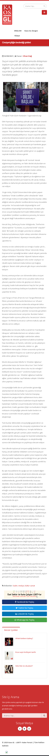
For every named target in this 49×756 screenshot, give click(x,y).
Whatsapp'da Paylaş (25, 620)
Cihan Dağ (27, 56)
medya (21, 585)
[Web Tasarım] (26, 752)
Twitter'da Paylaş (25, 608)
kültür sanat (30, 585)
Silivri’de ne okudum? (24, 666)
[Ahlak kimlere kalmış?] (9, 641)
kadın (15, 585)
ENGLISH (18, 31)
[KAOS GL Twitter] (24, 729)
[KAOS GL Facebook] (20, 729)
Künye (17, 36)
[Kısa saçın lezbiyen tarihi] (9, 655)
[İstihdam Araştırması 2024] (24, 593)
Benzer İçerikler (11, 630)
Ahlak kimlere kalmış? (24, 638)
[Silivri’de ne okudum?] (9, 669)
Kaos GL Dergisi (31, 31)
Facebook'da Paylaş (25, 602)
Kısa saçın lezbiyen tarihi (25, 652)
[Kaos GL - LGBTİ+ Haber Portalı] (8, 14)
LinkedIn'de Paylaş (25, 614)
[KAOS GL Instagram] (29, 729)
